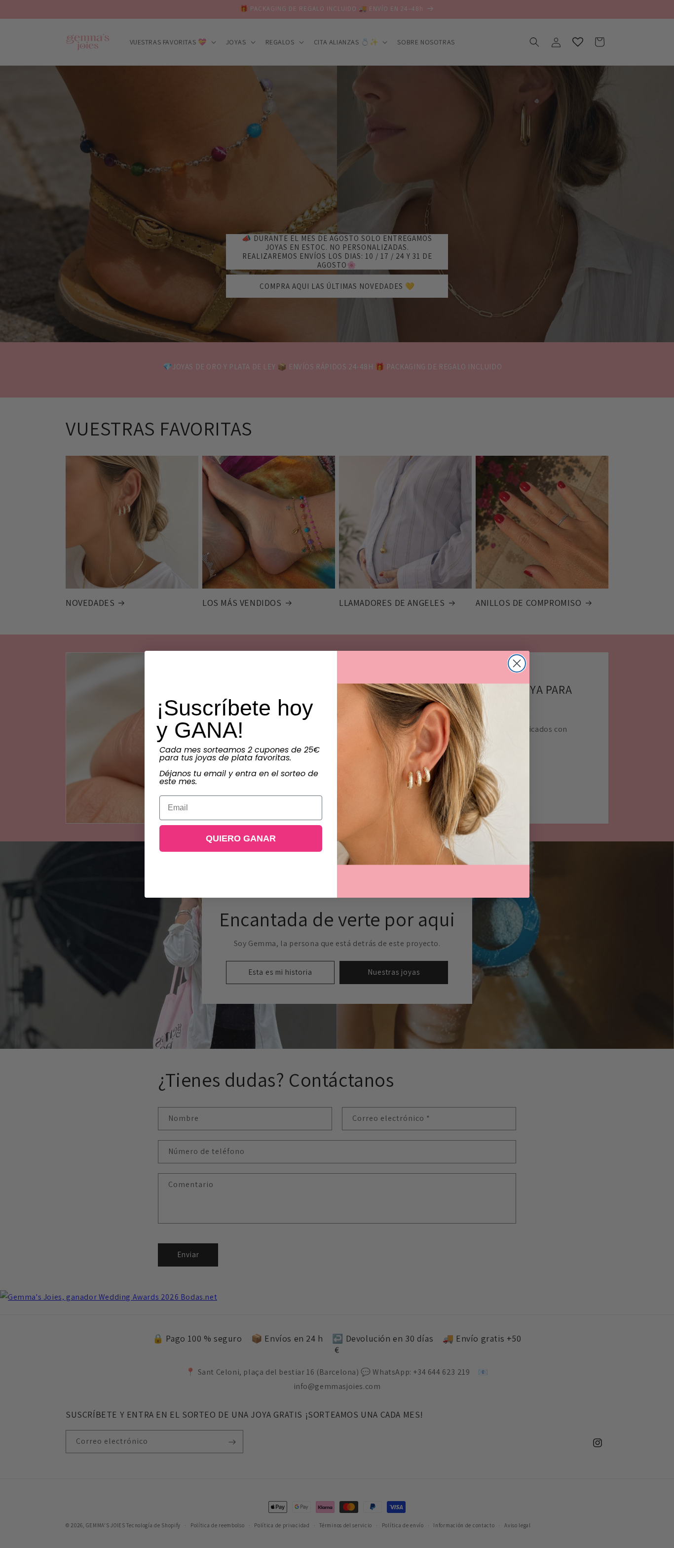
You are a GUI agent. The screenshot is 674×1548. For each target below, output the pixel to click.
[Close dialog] (516, 663)
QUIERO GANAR (241, 838)
